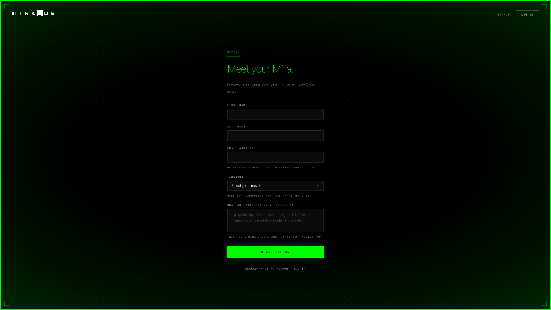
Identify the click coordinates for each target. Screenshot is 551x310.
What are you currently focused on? (261, 205)
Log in (527, 14)
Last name (236, 126)
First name (237, 105)
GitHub (503, 14)
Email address (240, 148)
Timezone (235, 176)
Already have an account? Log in (275, 268)
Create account (275, 252)
